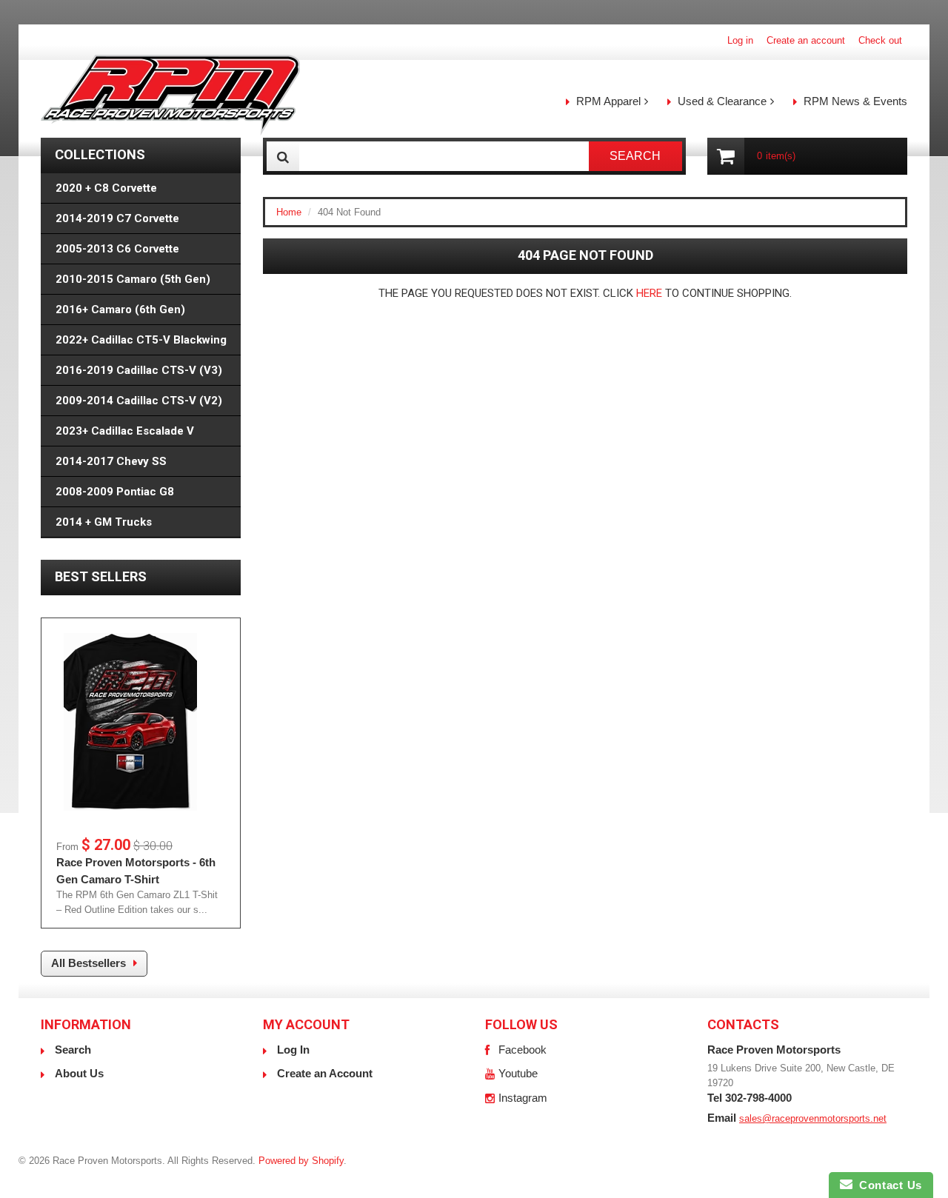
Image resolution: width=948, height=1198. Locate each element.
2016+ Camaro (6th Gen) (120, 309)
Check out (880, 40)
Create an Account (325, 1073)
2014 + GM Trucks (104, 522)
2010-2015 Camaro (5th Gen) (133, 279)
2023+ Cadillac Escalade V (125, 431)
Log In (293, 1049)
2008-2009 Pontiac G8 (115, 491)
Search (73, 1049)
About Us (79, 1073)
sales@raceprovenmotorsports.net (813, 1118)
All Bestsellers (88, 963)
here (649, 293)
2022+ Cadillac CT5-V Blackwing (141, 340)
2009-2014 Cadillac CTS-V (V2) (139, 400)
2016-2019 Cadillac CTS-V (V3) (139, 370)
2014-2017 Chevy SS (111, 461)
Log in (740, 40)
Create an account (806, 40)
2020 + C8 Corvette (106, 188)
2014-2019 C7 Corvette (117, 218)
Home (288, 212)
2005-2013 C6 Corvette (117, 248)
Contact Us (887, 1185)
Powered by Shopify (301, 1160)
